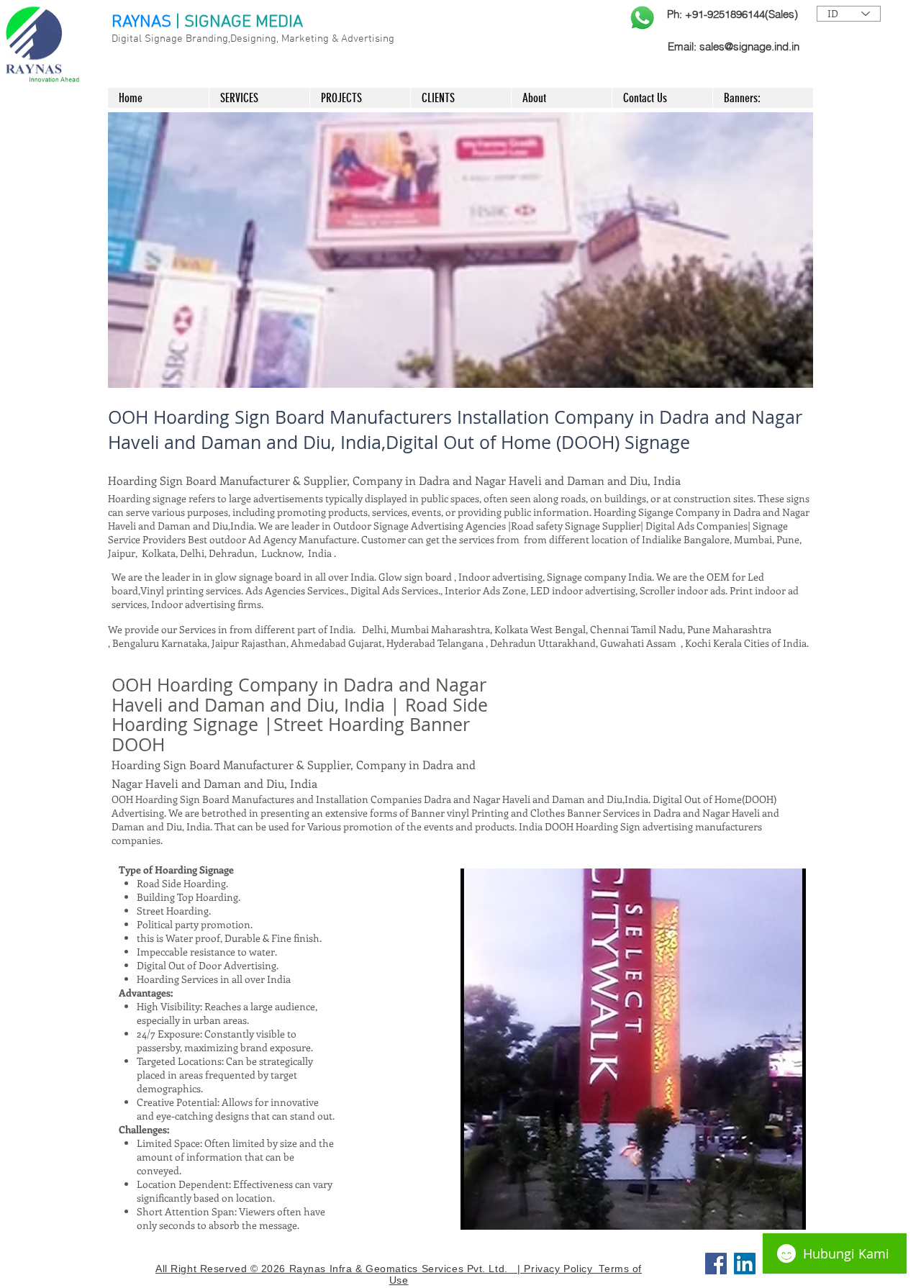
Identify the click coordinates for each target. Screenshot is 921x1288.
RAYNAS (141, 22)
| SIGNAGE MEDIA (239, 22)
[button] (460, 250)
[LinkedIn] (745, 1263)
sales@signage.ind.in (749, 46)
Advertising (367, 38)
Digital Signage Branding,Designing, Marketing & (226, 38)
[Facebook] (716, 1263)
